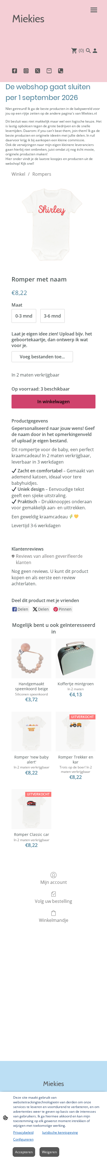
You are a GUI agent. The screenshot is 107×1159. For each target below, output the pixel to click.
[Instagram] (26, 70)
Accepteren (24, 1152)
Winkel (18, 174)
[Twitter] (37, 70)
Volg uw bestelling (53, 901)
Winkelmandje (53, 920)
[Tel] (60, 70)
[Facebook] (14, 70)
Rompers (41, 174)
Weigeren (49, 1152)
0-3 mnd (23, 316)
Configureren (23, 1139)
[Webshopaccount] (95, 50)
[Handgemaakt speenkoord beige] (31, 658)
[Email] (49, 70)
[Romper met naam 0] (53, 225)
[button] (42, 356)
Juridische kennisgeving (60, 1132)
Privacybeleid (23, 1132)
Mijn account (53, 882)
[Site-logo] (29, 33)
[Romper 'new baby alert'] (31, 732)
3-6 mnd (52, 316)
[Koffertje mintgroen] (75, 658)
